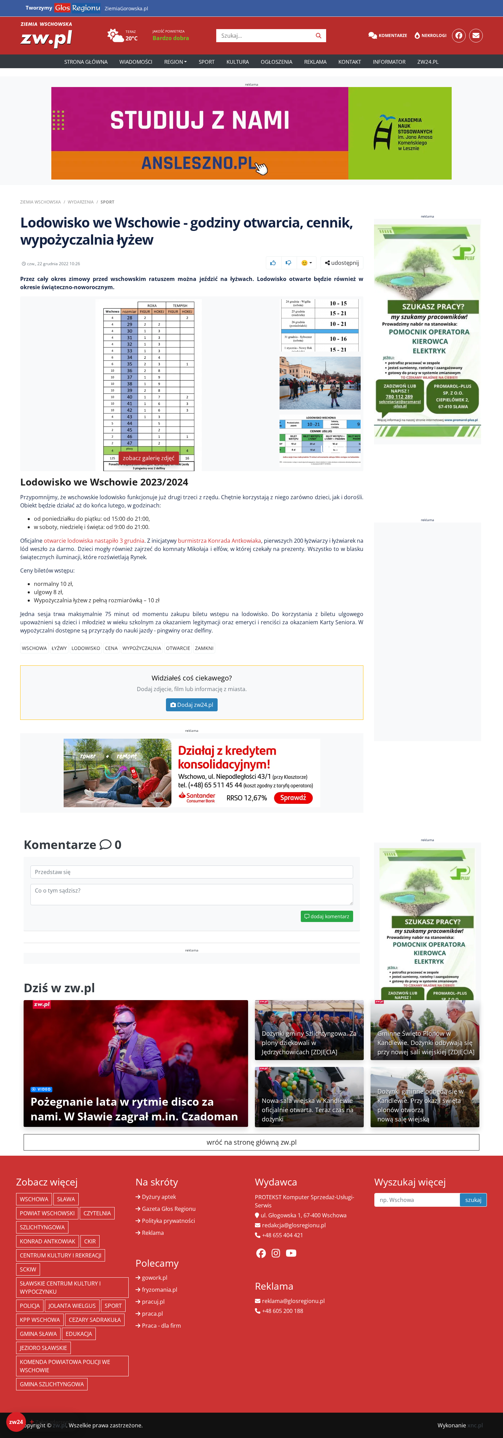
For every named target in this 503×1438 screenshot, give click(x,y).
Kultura (238, 61)
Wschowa (34, 648)
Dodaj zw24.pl (195, 705)
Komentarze (393, 35)
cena (111, 648)
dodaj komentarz (329, 916)
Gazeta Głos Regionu (169, 1209)
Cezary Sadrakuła (95, 1320)
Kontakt (349, 61)
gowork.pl (154, 1277)
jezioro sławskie (43, 1348)
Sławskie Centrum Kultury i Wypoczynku (60, 1287)
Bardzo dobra (171, 38)
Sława (66, 1199)
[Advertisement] (427, 632)
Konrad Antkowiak (47, 1241)
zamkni (204, 648)
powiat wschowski (47, 1213)
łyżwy (59, 648)
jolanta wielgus (72, 1306)
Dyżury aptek (159, 1197)
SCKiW (28, 1269)
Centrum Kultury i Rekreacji (60, 1255)
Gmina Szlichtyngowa (52, 1384)
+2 (339, 448)
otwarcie (178, 648)
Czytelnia (97, 1213)
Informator (389, 61)
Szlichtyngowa (42, 1227)
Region (173, 61)
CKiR (90, 1241)
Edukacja (79, 1334)
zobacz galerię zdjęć (149, 458)
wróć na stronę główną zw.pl (252, 1142)
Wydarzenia (81, 202)
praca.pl (152, 1313)
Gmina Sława (38, 1334)
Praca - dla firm (161, 1325)
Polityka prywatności (168, 1221)
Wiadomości (135, 61)
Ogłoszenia (276, 61)
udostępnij (344, 263)
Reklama (315, 61)
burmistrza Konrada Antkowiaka (219, 540)
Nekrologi (434, 35)
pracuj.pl (153, 1301)
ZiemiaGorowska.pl (126, 8)
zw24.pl (428, 61)
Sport (207, 61)
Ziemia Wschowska (40, 202)
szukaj (473, 1200)
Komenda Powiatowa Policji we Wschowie (65, 1366)
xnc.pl (475, 1425)
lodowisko (86, 648)
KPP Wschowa (40, 1320)
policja (30, 1306)
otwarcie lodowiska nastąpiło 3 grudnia (94, 540)
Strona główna (85, 61)
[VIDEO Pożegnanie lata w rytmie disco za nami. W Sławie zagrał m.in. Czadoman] (136, 1063)
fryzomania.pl (159, 1289)
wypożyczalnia (141, 648)
